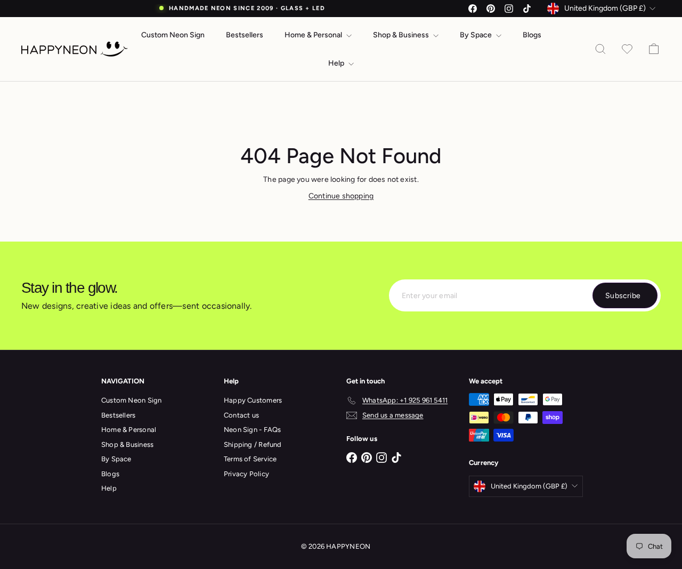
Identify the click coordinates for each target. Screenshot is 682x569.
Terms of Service (250, 459)
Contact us (241, 415)
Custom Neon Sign (173, 34)
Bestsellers (244, 34)
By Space (476, 34)
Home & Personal (314, 34)
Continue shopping (341, 196)
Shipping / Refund (253, 444)
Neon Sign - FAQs (252, 430)
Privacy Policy (246, 474)
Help (337, 63)
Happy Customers (253, 400)
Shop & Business (402, 34)
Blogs (532, 34)
